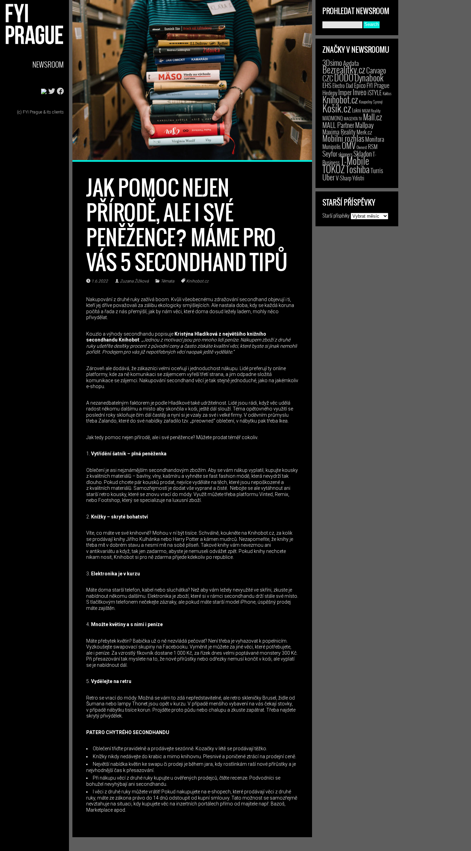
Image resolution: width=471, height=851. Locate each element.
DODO (343, 77)
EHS (326, 85)
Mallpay (364, 125)
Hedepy (329, 92)
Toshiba (358, 169)
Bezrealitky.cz (343, 69)
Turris (377, 170)
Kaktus (387, 93)
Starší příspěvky (336, 215)
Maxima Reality (338, 131)
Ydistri (358, 178)
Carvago (376, 70)
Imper (345, 92)
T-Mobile (355, 160)
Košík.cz (336, 107)
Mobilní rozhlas (343, 138)
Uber (328, 176)
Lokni (356, 110)
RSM (373, 146)
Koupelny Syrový (371, 101)
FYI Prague (378, 85)
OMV (348, 145)
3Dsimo (332, 62)
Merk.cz (364, 132)
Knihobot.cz (197, 281)
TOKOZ (333, 168)
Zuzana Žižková (134, 281)
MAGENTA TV (353, 118)
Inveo (360, 91)
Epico (359, 85)
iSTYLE (375, 92)
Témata (167, 281)
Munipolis (331, 146)
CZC (327, 77)
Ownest (362, 147)
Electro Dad (342, 85)
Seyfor (329, 153)
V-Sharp (343, 178)
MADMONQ (332, 118)
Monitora (374, 139)
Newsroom (48, 64)
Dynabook (368, 77)
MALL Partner (338, 125)
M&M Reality (371, 110)
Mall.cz (372, 117)
